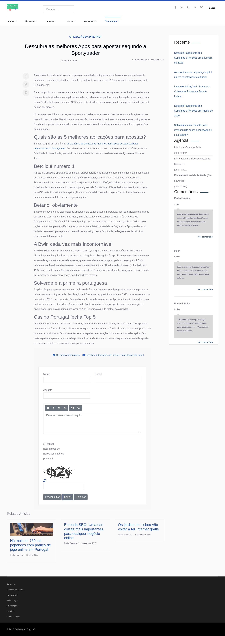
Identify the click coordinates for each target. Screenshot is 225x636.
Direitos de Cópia (15, 589)
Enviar (67, 497)
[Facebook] (25, 76)
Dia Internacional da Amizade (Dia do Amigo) (192, 178)
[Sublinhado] (59, 408)
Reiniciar (81, 497)
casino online (13, 616)
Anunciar (11, 584)
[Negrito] (48, 408)
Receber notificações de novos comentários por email (114, 355)
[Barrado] (65, 408)
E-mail (98, 374)
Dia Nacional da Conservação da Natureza (192, 161)
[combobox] (58, 9)
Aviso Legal (12, 600)
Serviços (29, 21)
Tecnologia (111, 21)
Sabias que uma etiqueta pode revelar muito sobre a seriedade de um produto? (193, 130)
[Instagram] (195, 7)
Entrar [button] (212, 8)
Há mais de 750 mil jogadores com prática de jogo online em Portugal (30, 545)
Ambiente (89, 21)
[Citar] (72, 408)
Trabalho (49, 21)
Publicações (13, 605)
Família (69, 21)
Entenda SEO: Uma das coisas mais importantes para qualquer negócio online (83, 531)
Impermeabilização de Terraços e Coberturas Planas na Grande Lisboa (192, 91)
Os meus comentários (67, 355)
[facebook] (175, 7)
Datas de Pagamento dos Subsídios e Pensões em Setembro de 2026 (193, 58)
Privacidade (12, 595)
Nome (46, 374)
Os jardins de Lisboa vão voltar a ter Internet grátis (138, 527)
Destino (10, 611)
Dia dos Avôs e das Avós (187, 147)
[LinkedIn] (188, 7)
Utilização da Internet (85, 37)
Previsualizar (52, 497)
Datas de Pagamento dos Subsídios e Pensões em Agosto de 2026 (193, 111)
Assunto (47, 390)
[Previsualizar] (78, 408)
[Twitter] (25, 84)
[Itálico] (53, 408)
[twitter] (182, 7)
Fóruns (10, 21)
